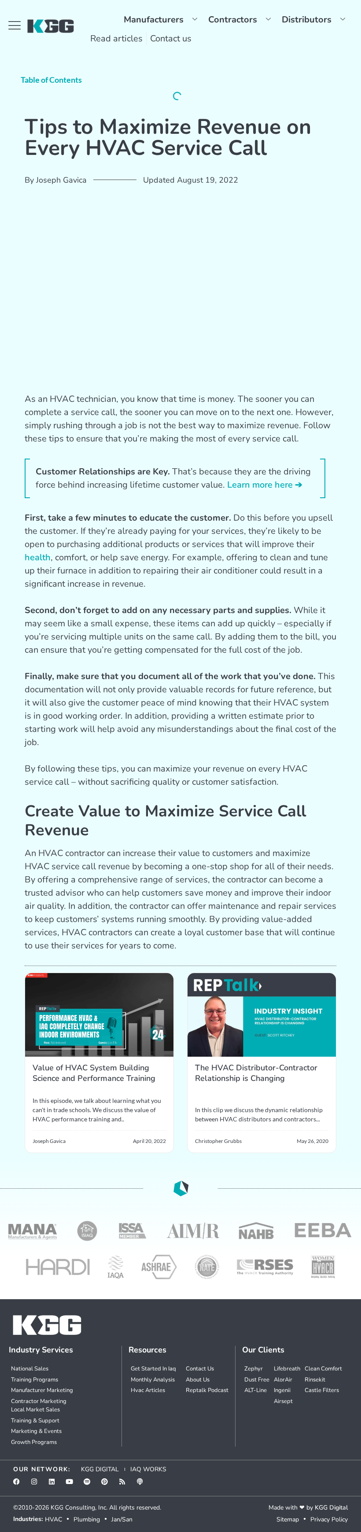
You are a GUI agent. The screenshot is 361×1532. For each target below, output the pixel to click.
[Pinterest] (107, 1485)
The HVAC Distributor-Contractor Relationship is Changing (256, 1073)
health (38, 557)
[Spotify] (90, 1485)
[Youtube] (72, 1485)
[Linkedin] (55, 1485)
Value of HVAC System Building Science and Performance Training (94, 1073)
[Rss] (125, 1485)
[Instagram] (37, 1485)
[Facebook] (19, 1485)
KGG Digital (331, 1507)
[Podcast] (143, 1485)
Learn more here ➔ (264, 485)
